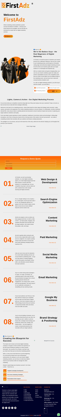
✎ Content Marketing (28, 398)
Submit (8, 168)
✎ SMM (25, 391)
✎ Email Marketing (27, 397)
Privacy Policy (38, 397)
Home (36, 390)
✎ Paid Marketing (27, 394)
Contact (37, 395)
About (36, 391)
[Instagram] (12, 408)
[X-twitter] (6, 408)
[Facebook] (3, 408)
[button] (45, 3)
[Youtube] (9, 408)
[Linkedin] (15, 408)
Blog (36, 393)
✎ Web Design (27, 392)
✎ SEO (25, 389)
